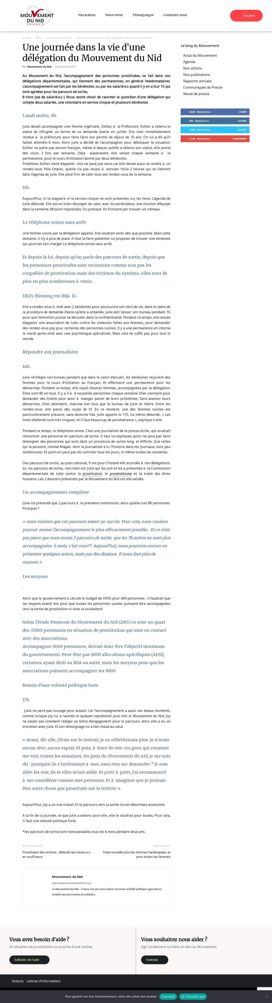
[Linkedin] (70, 902)
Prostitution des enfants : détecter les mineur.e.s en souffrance (56, 854)
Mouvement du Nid (39, 66)
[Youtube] (86, 902)
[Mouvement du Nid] (37, 15)
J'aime (242, 111)
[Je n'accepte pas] (267, 996)
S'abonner (239, 138)
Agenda (189, 61)
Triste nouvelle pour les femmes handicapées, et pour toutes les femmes (136, 854)
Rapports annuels (197, 81)
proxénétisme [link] (121, 473)
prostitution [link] (92, 473)
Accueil (27, 38)
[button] (225, 15)
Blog (38, 38)
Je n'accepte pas (193, 996)
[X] (78, 902)
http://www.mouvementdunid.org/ (71, 882)
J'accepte (168, 996)
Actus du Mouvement (58, 38)
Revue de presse (196, 93)
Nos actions (192, 68)
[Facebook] (55, 902)
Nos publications (196, 74)
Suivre (242, 120)
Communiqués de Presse (202, 87)
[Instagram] (63, 902)
